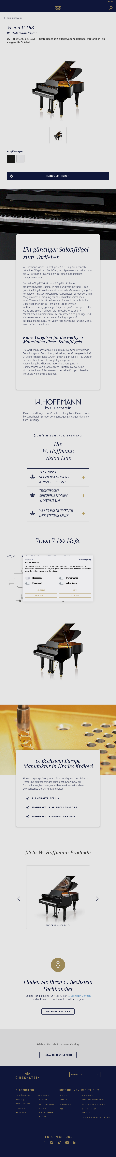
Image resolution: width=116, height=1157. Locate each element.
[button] (29, 560)
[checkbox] (27, 578)
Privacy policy (85, 560)
